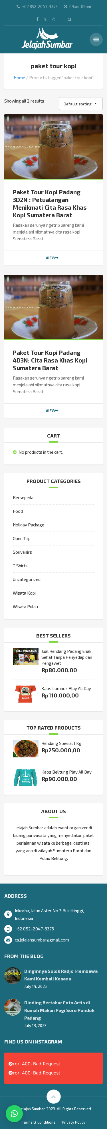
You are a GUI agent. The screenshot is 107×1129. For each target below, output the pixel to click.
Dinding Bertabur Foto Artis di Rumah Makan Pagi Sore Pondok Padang (59, 1010)
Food (18, 511)
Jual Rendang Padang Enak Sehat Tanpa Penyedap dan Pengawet (66, 657)
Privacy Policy (73, 1122)
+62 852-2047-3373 (34, 928)
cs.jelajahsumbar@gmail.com (42, 939)
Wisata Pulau (25, 606)
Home (19, 77)
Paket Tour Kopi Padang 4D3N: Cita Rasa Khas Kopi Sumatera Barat (50, 360)
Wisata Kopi (24, 592)
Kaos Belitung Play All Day (66, 771)
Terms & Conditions (38, 1122)
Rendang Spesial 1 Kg (61, 743)
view (51, 257)
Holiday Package (28, 524)
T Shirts (20, 565)
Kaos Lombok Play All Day (66, 688)
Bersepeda (23, 497)
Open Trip (22, 538)
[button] (14, 1113)
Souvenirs (22, 552)
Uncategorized (27, 579)
